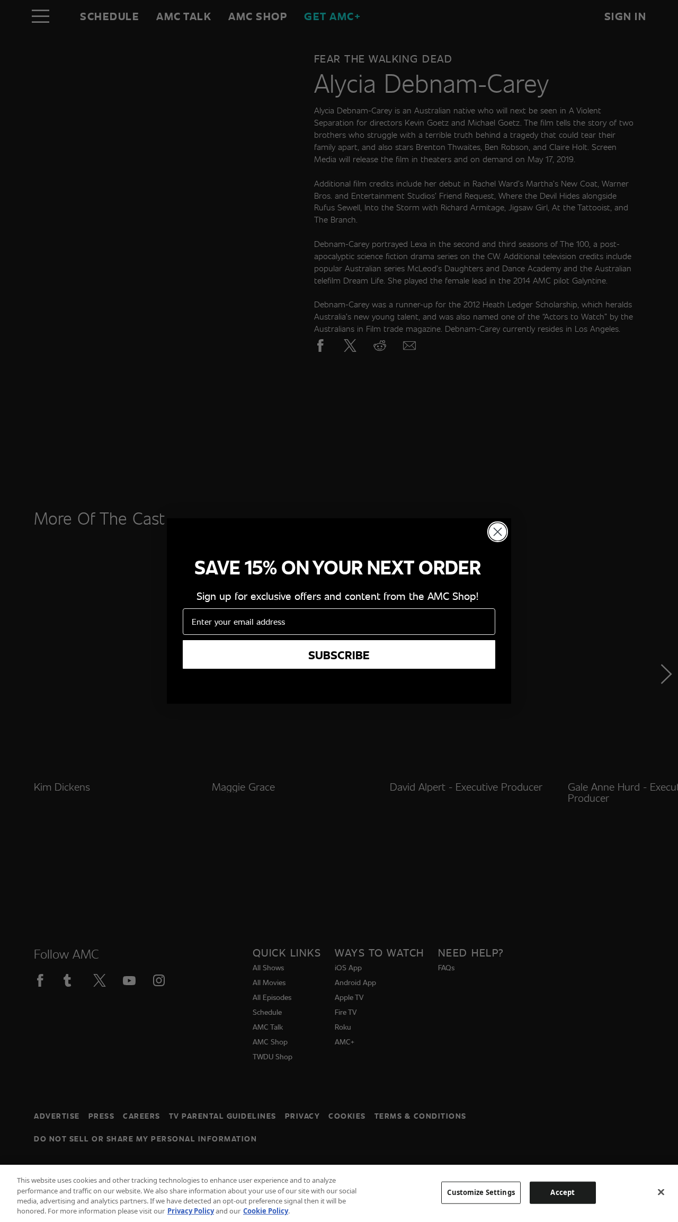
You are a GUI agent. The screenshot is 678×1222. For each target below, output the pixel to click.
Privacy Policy (190, 1211)
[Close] (661, 1191)
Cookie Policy (265, 1211)
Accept (562, 1192)
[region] (339, 1193)
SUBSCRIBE (339, 654)
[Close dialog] (497, 532)
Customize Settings (480, 1192)
